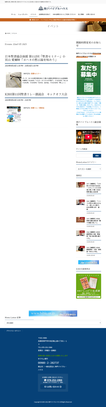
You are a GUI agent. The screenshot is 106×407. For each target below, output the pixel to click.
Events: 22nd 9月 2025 (16, 44)
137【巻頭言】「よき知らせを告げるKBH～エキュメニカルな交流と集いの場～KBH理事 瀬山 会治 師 (94, 188)
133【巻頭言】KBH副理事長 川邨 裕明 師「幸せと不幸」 (94, 249)
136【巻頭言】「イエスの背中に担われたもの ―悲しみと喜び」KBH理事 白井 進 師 (94, 205)
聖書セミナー (36, 73)
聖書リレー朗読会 (37, 108)
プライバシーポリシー (13, 331)
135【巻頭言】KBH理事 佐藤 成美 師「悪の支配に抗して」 (94, 220)
